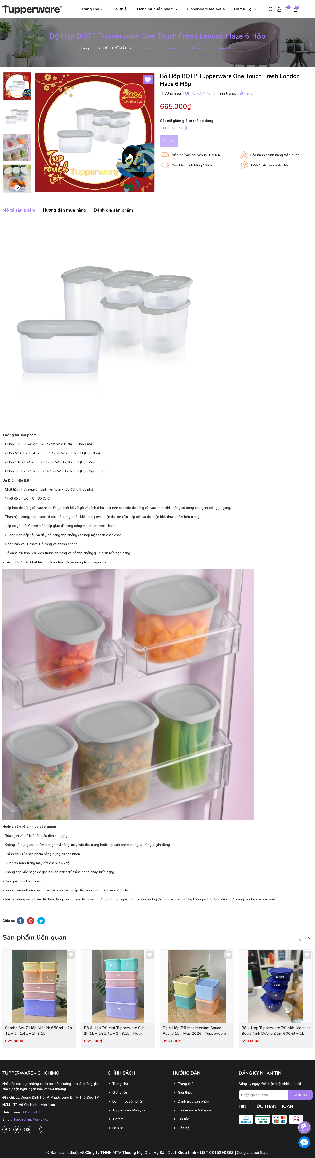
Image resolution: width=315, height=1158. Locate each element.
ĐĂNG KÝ (300, 1095)
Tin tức (239, 9)
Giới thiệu (120, 9)
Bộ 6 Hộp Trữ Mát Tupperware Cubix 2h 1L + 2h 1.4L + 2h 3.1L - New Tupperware (115, 1030)
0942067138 (31, 1112)
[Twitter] (17, 1129)
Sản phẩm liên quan (34, 937)
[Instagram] (38, 1129)
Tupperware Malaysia (205, 9)
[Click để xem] (94, 132)
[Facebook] (6, 1129)
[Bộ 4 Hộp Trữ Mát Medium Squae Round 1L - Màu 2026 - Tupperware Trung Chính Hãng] (197, 986)
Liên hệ (118, 1128)
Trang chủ (90, 9)
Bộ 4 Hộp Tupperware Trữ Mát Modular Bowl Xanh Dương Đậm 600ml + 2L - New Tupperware (275, 1030)
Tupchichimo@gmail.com (32, 1119)
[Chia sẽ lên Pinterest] (30, 920)
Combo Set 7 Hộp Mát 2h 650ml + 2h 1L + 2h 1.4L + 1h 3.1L (38, 1030)
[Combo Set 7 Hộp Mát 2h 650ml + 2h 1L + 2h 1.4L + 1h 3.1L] (39, 986)
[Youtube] (28, 1129)
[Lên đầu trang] (304, 1114)
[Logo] (32, 8)
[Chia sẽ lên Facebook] (20, 920)
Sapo (264, 1152)
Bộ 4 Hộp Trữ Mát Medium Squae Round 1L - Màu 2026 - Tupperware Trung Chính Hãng (194, 1030)
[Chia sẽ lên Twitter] (41, 920)
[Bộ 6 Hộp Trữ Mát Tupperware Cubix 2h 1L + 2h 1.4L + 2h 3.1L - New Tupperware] (118, 986)
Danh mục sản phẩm (156, 9)
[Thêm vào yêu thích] (148, 79)
